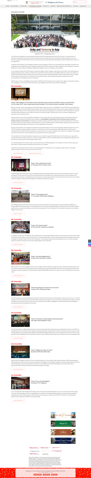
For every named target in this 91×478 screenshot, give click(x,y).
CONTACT (75, 6)
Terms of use (46, 474)
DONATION (83, 6)
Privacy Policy (38, 474)
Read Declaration (18, 153)
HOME (7, 6)
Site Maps (54, 474)
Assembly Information (35, 153)
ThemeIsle (50, 472)
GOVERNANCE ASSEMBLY (35, 6)
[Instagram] (89, 246)
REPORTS (53, 6)
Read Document (17, 213)
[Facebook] (89, 243)
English (10, 0)
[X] (89, 241)
